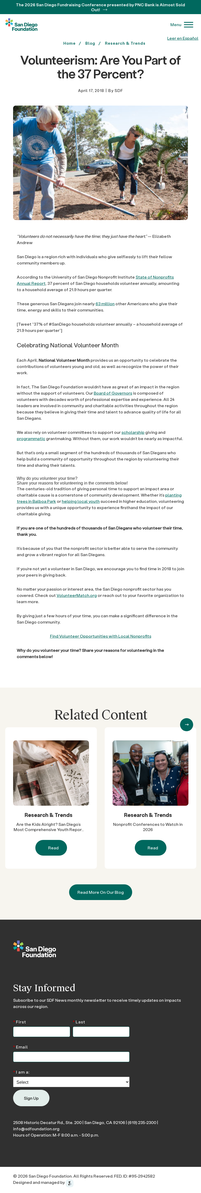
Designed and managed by (39, 1182)
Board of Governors (113, 393)
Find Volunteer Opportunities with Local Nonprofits (100, 636)
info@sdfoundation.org (36, 1128)
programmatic (31, 438)
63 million (105, 303)
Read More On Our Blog (100, 892)
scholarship (132, 432)
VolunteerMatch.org (77, 595)
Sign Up (31, 1098)
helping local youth (81, 501)
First (19, 1021)
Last (79, 1021)
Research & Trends (125, 43)
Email (20, 1046)
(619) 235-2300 (142, 1122)
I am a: (21, 1071)
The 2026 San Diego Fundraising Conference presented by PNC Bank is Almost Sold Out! (100, 7)
